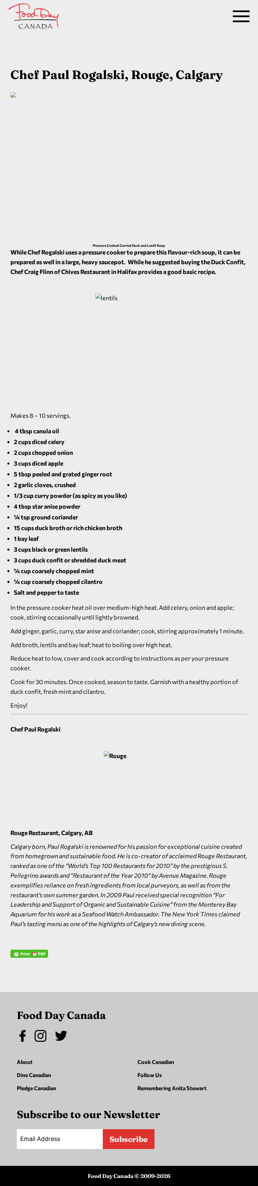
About (25, 1062)
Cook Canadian (155, 1062)
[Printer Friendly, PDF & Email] (29, 973)
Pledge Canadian (36, 1088)
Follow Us (149, 1075)
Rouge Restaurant (34, 832)
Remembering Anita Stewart (172, 1088)
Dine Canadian (34, 1075)
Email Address (40, 1138)
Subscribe (129, 1139)
